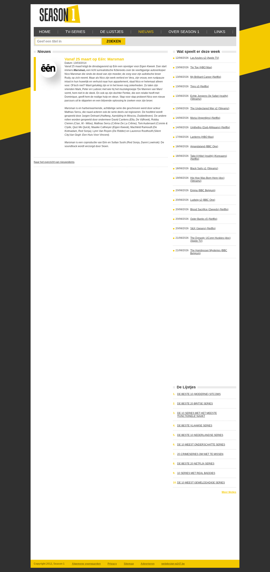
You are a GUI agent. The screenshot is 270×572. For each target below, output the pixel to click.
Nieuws (146, 32)
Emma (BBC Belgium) (202, 190)
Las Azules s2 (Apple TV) (204, 57)
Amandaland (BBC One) (204, 146)
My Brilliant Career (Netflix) (205, 76)
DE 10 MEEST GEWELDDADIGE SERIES (201, 482)
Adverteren (147, 563)
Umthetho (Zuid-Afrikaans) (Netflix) (210, 127)
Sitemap (129, 563)
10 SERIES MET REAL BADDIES (196, 473)
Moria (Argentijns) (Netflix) (205, 117)
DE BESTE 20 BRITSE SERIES (195, 403)
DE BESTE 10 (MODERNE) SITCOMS (199, 394)
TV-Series (75, 32)
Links (219, 32)
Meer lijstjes (229, 492)
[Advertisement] (159, 13)
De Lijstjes (111, 32)
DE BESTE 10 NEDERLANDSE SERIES (200, 435)
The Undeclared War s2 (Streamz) (209, 108)
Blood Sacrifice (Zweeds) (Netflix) (209, 209)
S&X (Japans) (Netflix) (203, 228)
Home (44, 32)
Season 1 (58, 13)
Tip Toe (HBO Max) (201, 67)
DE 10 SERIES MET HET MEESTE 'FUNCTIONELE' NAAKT (197, 415)
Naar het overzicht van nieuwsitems (54, 162)
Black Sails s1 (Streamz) (204, 168)
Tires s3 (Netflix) (199, 86)
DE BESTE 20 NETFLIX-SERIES (195, 463)
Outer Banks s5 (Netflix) (203, 218)
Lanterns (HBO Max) (202, 136)
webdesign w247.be (173, 563)
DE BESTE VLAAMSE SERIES (194, 425)
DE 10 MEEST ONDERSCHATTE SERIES (201, 444)
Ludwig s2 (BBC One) (202, 199)
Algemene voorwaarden (86, 563)
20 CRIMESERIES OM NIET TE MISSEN (200, 454)
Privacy (112, 563)
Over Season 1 (184, 32)
